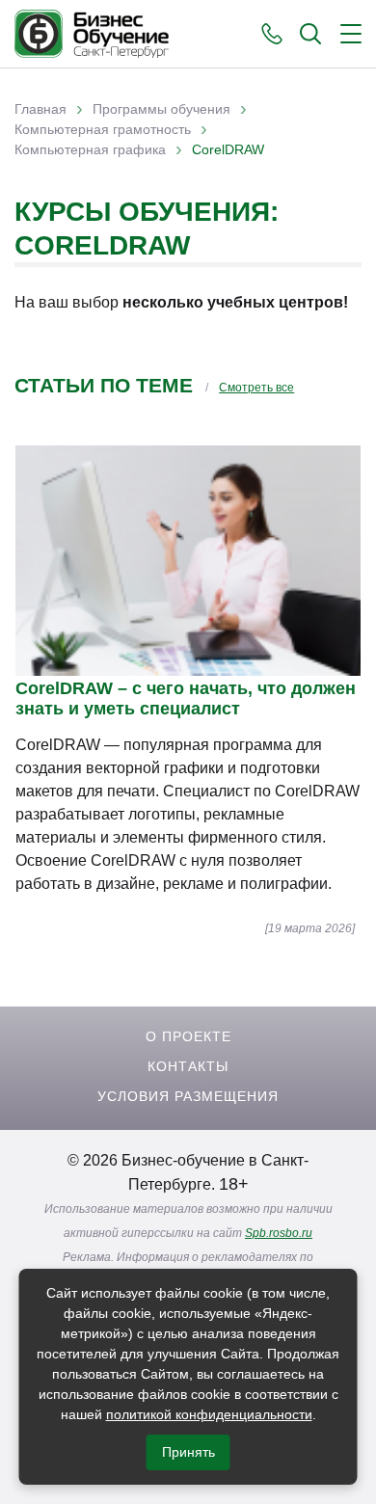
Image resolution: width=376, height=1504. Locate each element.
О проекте (188, 1036)
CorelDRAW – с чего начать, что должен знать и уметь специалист (185, 698)
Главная (40, 109)
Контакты (188, 1066)
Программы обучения (161, 109)
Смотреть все (256, 387)
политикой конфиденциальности (209, 1414)
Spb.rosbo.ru (278, 1233)
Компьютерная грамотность (102, 129)
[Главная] (91, 34)
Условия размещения (188, 1096)
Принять (188, 1452)
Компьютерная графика (90, 149)
